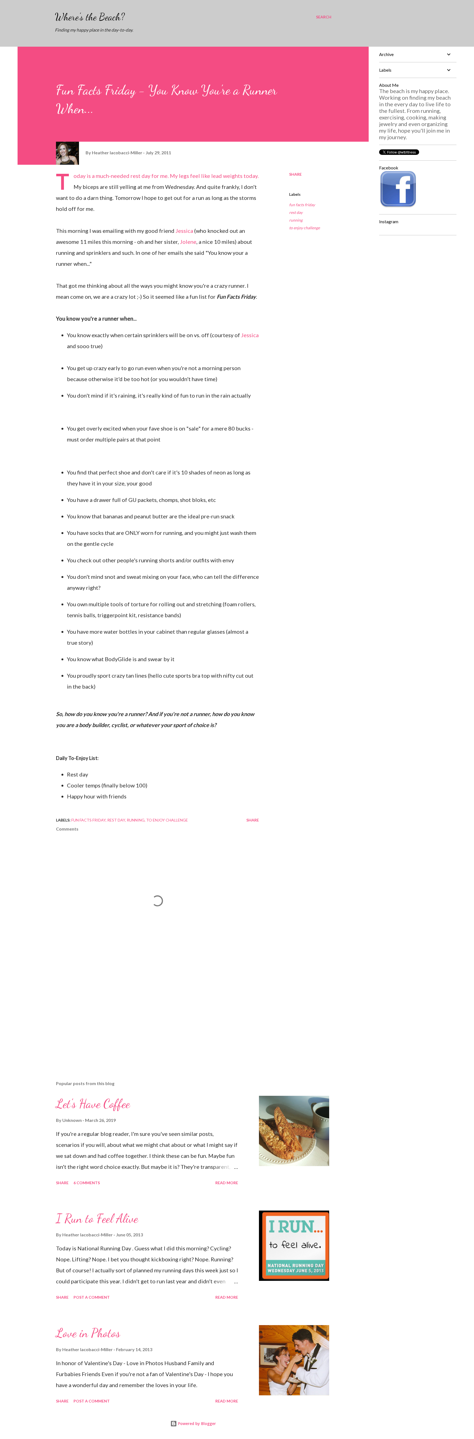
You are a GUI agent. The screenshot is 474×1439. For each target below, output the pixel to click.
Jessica (184, 230)
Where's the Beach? (90, 17)
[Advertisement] (148, 1012)
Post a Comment (92, 1297)
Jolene (188, 241)
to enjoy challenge (304, 227)
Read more (226, 1182)
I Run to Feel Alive (97, 1218)
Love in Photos (88, 1333)
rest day (296, 212)
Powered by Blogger (196, 1423)
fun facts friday (302, 204)
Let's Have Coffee (93, 1104)
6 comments (87, 1182)
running (296, 220)
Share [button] (295, 174)
